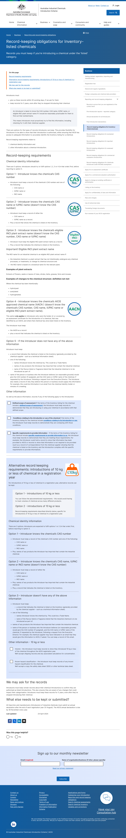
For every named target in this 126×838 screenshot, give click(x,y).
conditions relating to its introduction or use (60, 420)
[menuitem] (11, 23)
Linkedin (13, 824)
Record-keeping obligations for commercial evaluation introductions (100, 156)
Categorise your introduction (79, 795)
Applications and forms (76, 793)
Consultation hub (106, 812)
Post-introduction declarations (96, 122)
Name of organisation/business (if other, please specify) (83, 760)
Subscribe (63, 779)
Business (17, 35)
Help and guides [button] (107, 23)
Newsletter (14, 800)
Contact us (105, 6)
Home (11, 22)
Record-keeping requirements (20, 76)
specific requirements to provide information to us (47, 435)
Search (112, 13)
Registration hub (90, 83)
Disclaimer (43, 797)
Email (24, 721)
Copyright (43, 800)
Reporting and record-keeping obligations (40, 35)
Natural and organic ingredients (95, 89)
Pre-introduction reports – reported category (101, 111)
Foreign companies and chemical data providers (100, 94)
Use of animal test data (92, 203)
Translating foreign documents (95, 208)
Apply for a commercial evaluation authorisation (100, 175)
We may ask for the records (19, 85)
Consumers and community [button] (82, 23)
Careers (13, 797)
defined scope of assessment (31, 405)
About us (91, 6)
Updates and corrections (77, 807)
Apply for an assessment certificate (96, 169)
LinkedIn (19, 721)
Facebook (10, 721)
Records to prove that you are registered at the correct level (102, 105)
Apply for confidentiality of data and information (100, 192)
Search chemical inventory (78, 804)
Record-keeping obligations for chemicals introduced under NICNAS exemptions (100, 163)
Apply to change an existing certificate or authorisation (98, 181)
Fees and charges (90, 198)
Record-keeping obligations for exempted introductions (100, 135)
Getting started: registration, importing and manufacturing (99, 77)
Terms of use (44, 802)
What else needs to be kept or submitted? (24, 88)
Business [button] (44, 22)
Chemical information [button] (22, 23)
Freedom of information (48, 804)
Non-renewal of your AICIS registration (97, 213)
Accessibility (44, 795)
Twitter (15, 721)
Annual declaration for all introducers (98, 116)
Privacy (42, 793)
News (98, 6)
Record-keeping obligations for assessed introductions (100, 149)
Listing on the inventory (92, 187)
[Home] (35, 10)
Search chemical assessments (79, 802)
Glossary (13, 804)
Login (117, 6)
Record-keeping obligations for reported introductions (100, 142)
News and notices (17, 802)
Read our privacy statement (63, 768)
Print (87, 33)
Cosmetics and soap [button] (59, 23)
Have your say (106, 809)
